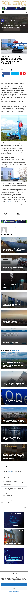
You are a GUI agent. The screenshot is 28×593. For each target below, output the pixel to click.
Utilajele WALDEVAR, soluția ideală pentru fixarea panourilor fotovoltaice (11, 60)
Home (2, 24)
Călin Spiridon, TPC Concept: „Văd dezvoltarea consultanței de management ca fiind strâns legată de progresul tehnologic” (13, 500)
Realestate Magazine (9, 69)
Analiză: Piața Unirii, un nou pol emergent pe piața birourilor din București (12, 323)
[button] (26, 573)
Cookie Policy (10, 591)
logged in (9, 471)
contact (9, 201)
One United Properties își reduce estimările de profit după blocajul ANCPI (12, 402)
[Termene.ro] (14, 556)
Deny (14, 588)
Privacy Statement (16, 591)
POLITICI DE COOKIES (18, 580)
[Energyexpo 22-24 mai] (14, 519)
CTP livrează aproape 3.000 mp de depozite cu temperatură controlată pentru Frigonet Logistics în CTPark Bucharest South (13, 364)
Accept (14, 584)
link (6, 186)
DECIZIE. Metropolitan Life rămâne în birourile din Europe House (13, 341)
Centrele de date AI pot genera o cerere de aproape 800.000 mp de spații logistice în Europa (12, 438)
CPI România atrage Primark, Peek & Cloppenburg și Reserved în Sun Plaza (13, 421)
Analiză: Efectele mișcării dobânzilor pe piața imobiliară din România (13, 268)
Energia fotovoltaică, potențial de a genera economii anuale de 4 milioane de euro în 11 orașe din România (14, 249)
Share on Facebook (6, 73)
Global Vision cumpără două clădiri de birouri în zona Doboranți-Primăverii (13, 384)
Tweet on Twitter (15, 73)
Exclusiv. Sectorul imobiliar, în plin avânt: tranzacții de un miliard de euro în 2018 (14, 286)
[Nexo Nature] (14, 537)
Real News (10, 20)
